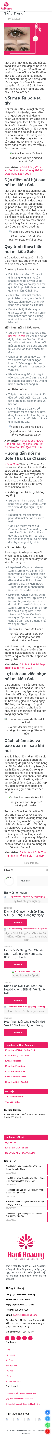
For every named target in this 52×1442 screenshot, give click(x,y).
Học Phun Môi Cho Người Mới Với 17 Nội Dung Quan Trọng (24, 1023)
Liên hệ (9, 1376)
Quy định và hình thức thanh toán (19, 1399)
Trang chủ (10, 1349)
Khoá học (10, 1360)
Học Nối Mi (10, 1142)
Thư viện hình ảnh (14, 1097)
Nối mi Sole (12, 464)
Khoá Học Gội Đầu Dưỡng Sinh (20, 1050)
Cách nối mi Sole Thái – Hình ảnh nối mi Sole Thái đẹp (25, 854)
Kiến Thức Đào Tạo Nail (16, 1148)
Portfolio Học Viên (13, 1381)
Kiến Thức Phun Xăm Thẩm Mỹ (20, 1153)
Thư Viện (9, 1371)
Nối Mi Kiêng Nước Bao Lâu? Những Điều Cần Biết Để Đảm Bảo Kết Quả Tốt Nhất (24, 444)
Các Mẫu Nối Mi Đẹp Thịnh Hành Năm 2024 (25, 666)
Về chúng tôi (11, 1355)
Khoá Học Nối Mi (13, 1061)
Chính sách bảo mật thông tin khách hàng (23, 1404)
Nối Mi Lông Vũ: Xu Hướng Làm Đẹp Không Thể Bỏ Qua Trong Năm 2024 (24, 170)
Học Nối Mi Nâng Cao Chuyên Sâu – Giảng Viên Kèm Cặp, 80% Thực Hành (24, 954)
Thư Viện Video (12, 1102)
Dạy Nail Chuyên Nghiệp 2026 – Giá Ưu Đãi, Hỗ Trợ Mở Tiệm (24, 1214)
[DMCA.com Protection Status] (13, 1284)
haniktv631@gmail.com (25, 1315)
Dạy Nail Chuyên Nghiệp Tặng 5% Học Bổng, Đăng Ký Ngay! (24, 913)
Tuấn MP (25, 880)
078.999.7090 (22, 1310)
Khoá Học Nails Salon (15, 1077)
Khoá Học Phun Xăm (15, 1066)
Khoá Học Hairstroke (15, 1071)
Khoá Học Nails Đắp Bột (17, 1082)
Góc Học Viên (11, 1365)
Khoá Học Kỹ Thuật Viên (17, 1056)
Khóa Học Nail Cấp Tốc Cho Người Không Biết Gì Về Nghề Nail (24, 989)
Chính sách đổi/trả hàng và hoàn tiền (21, 1393)
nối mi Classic (16, 336)
